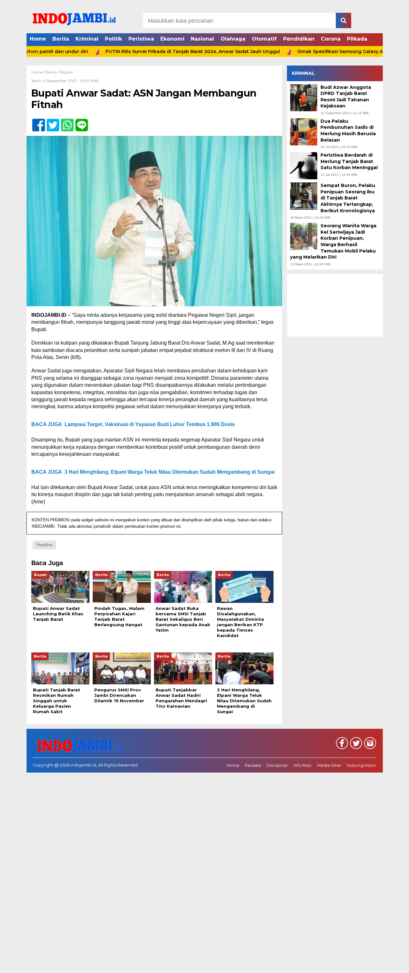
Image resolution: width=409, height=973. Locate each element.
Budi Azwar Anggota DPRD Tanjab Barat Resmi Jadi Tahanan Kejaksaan (345, 96)
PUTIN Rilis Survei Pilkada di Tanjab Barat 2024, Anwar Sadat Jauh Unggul (166, 51)
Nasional (202, 39)
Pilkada (357, 39)
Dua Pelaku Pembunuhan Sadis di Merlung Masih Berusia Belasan (348, 130)
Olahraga (232, 39)
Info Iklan (303, 765)
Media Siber (329, 765)
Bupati (66, 72)
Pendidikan (298, 39)
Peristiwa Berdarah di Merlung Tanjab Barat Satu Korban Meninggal (349, 161)
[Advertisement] (335, 305)
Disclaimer (277, 765)
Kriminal (86, 39)
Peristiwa (141, 39)
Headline (44, 544)
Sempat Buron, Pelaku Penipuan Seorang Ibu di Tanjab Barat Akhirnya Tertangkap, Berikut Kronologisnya (347, 198)
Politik (113, 39)
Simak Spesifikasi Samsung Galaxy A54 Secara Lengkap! (336, 51)
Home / (38, 72)
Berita (60, 39)
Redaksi (253, 765)
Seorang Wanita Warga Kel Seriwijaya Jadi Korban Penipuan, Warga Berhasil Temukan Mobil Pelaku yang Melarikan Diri (333, 241)
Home (38, 39)
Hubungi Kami (361, 765)
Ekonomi (172, 39)
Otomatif (264, 39)
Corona (331, 39)
